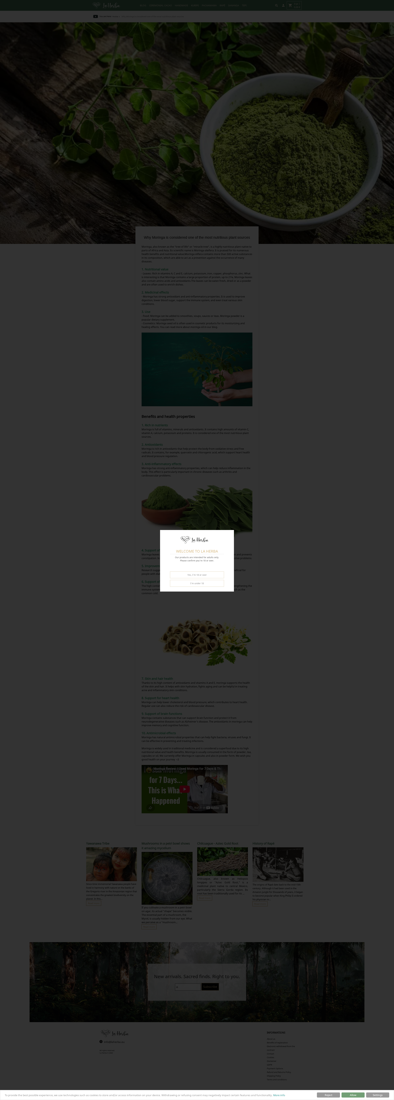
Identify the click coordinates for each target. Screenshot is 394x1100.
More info (279, 1095)
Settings (378, 1095)
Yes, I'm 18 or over (197, 574)
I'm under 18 (197, 583)
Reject (328, 1095)
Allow (353, 1095)
